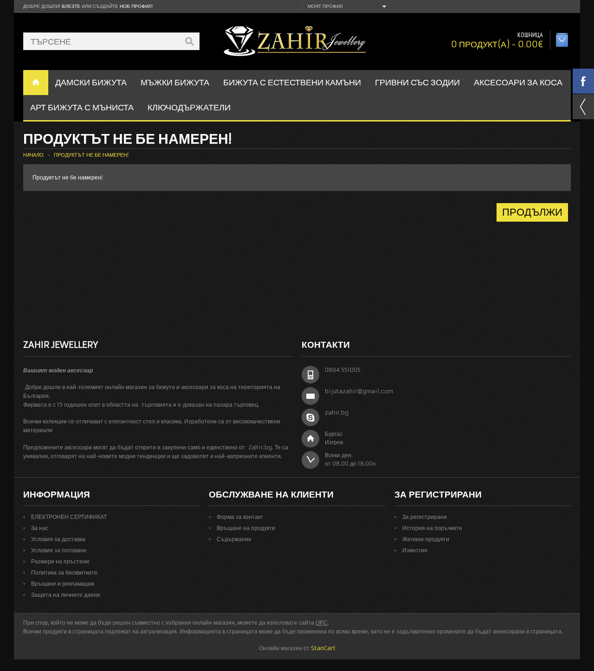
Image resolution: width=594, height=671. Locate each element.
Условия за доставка (58, 539)
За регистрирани (424, 516)
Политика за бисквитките (64, 572)
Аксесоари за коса (518, 82)
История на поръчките (432, 527)
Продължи (532, 212)
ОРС (322, 622)
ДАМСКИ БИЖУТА (91, 82)
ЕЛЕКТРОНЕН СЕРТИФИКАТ (69, 516)
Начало (33, 155)
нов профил (136, 6)
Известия (414, 550)
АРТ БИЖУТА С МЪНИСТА (82, 107)
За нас (39, 527)
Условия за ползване (59, 550)
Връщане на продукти (246, 527)
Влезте (71, 6)
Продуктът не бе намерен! (91, 155)
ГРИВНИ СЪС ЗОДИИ (417, 82)
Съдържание (234, 539)
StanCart (323, 648)
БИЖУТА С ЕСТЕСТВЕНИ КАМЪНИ (292, 82)
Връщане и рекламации (62, 583)
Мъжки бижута (175, 82)
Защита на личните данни (65, 594)
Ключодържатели (189, 107)
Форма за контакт (240, 516)
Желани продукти (425, 539)
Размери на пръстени (60, 561)
